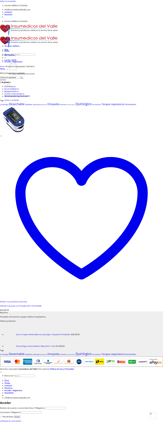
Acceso (17, 417)
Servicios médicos (12, 46)
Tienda (7, 42)
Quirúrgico (83, 104)
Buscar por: (9, 54)
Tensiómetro (96, 104)
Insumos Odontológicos (14, 94)
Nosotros (8, 14)
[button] (2, 69)
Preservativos (71, 104)
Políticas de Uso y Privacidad (62, 369)
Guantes (28, 104)
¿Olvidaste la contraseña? (10, 421)
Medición (44, 104)
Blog (6, 49)
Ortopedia (53, 104)
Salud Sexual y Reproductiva (16, 96)
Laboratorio (37, 104)
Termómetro (130, 104)
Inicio (6, 39)
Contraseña (10, 412)
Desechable (17, 104)
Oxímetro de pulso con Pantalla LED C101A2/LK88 (20, 306)
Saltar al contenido (8, 1)
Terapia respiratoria (113, 104)
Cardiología (4, 104)
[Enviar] (5, 57)
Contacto (8, 12)
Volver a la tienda (11, 100)
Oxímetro (63, 104)
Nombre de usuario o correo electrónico (22, 408)
